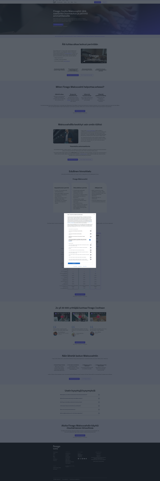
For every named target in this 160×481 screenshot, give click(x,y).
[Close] (94, 215)
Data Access (80, 266)
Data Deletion (75, 266)
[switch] (90, 230)
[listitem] (80, 229)
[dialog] (80, 240)
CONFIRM (74, 263)
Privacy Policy (85, 266)
